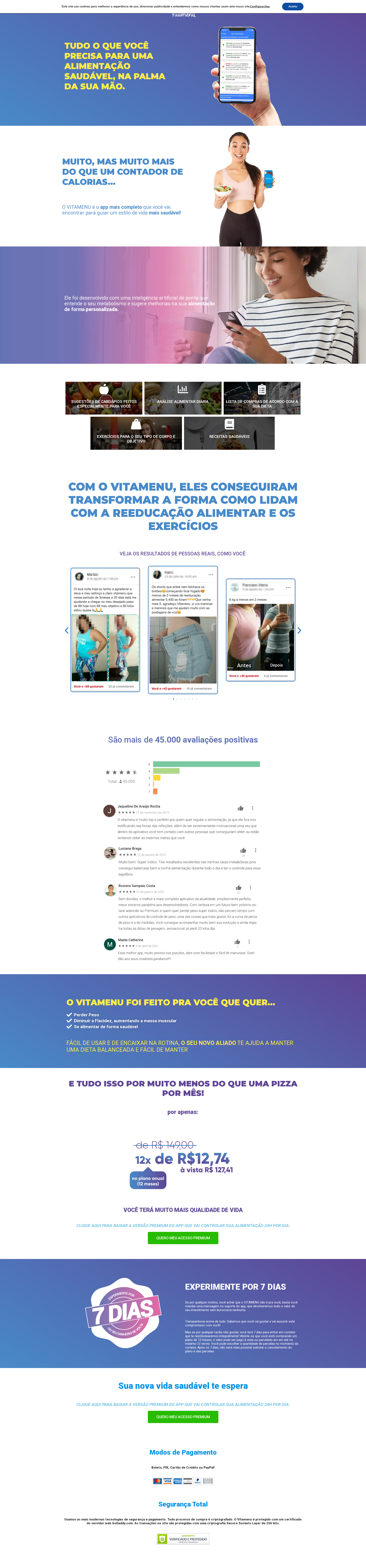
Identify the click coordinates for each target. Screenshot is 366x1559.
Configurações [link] (260, 6)
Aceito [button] (292, 6)
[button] (169, 699)
